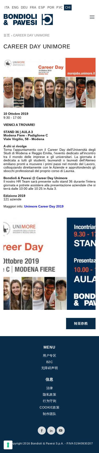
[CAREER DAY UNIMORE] (49, 263)
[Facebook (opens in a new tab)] (42, 430)
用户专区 (49, 355)
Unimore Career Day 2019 (44, 206)
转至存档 (80, 323)
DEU (24, 7)
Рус (59, 7)
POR (50, 7)
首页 (6, 35)
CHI (68, 7)
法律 (49, 388)
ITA (7, 7)
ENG (15, 7)
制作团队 (49, 414)
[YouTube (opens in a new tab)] (61, 430)
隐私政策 (49, 394)
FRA (33, 7)
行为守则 (49, 401)
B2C (49, 362)
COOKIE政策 (49, 407)
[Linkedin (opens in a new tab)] (51, 430)
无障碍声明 (49, 368)
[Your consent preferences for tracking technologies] (8, 445)
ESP (41, 7)
